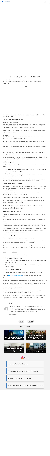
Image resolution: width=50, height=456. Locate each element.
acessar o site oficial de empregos (15, 275)
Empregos (30, 321)
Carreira (21, 321)
